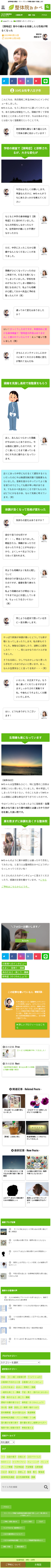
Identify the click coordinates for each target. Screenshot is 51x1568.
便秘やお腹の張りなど (10, 1402)
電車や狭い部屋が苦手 (10, 1428)
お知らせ (22, 1457)
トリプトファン (19, 1462)
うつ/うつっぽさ (35, 1377)
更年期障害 (6, 1412)
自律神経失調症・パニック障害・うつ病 (18, 1417)
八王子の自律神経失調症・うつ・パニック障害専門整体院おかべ (23, 1540)
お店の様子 (11, 1457)
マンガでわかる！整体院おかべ (12, 1528)
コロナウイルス (34, 1457)
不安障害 (29, 1467)
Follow (25, 931)
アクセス (44, 15)
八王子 (4, 1472)
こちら (43, 879)
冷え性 (4, 1407)
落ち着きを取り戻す (9, 1422)
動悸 (10, 1407)
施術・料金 (31, 15)
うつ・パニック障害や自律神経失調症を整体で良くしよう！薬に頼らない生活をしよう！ (25, 1514)
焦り (35, 1472)
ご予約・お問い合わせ (10, 1521)
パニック (44, 1462)
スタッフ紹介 (28, 1521)
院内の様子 (20, 1546)
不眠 (3, 1397)
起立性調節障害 (23, 1477)
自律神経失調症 (7, 1477)
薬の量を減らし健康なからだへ (33, 1422)
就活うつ (12, 1472)
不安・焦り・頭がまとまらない (35, 1392)
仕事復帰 (39, 1467)
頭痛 (33, 1477)
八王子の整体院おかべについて (6, 15)
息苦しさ (22, 1472)
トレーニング (33, 1462)
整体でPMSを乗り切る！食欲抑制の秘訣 (28, 1328)
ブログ (41, 1521)
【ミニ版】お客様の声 (16, 1377)
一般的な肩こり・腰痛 (10, 1392)
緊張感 (41, 1472)
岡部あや (37, 37)
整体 (29, 1472)
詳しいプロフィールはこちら (30, 1026)
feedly (26, 941)
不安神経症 (19, 1467)
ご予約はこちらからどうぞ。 (15, 886)
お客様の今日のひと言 (10, 1382)
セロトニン (6, 1462)
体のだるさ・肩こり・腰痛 (15, 972)
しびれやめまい (7, 1387)
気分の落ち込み (19, 1412)
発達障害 (31, 1412)
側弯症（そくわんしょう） (15, 976)
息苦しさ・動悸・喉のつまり (26, 1407)
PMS (3, 1377)
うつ (3, 1457)
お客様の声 (19, 15)
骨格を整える (27, 1428)
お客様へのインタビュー (14, 963)
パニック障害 (7, 1467)
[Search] (46, 1487)
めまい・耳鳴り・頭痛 (13, 968)
